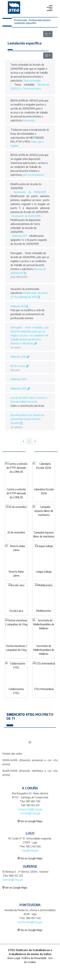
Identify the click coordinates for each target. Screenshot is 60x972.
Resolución (29, 120)
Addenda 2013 (19, 236)
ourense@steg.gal (12, 879)
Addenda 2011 (18, 306)
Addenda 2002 (18, 379)
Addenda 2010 (18, 356)
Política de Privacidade (34, 958)
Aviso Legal (13, 958)
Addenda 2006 (18, 388)
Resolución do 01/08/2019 (30, 192)
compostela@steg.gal (30, 809)
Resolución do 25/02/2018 (26, 216)
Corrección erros (32, 88)
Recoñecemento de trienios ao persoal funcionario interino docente (27, 419)
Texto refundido (32, 80)
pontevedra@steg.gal (30, 922)
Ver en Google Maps (31, 821)
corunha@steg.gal (30, 813)
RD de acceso (18, 366)
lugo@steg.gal (30, 850)
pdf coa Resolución (33, 174)
